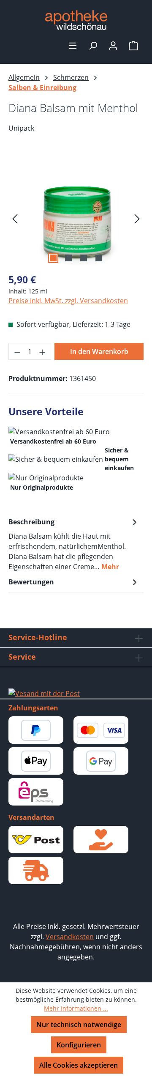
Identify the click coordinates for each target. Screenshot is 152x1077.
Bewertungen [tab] (31, 581)
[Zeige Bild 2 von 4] (68, 258)
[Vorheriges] (14, 218)
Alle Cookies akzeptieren (78, 1065)
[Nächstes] (137, 218)
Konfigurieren (79, 1045)
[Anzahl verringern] (17, 351)
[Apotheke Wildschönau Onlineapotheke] (76, 20)
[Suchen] (93, 45)
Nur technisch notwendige (78, 1024)
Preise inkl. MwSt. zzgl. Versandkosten (68, 300)
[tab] (73, 544)
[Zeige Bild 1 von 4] (53, 258)
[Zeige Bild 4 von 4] (98, 258)
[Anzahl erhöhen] (43, 351)
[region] (76, 218)
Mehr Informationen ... (76, 1008)
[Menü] (72, 45)
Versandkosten (70, 936)
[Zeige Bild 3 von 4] (83, 258)
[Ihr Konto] (113, 45)
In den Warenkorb (99, 351)
